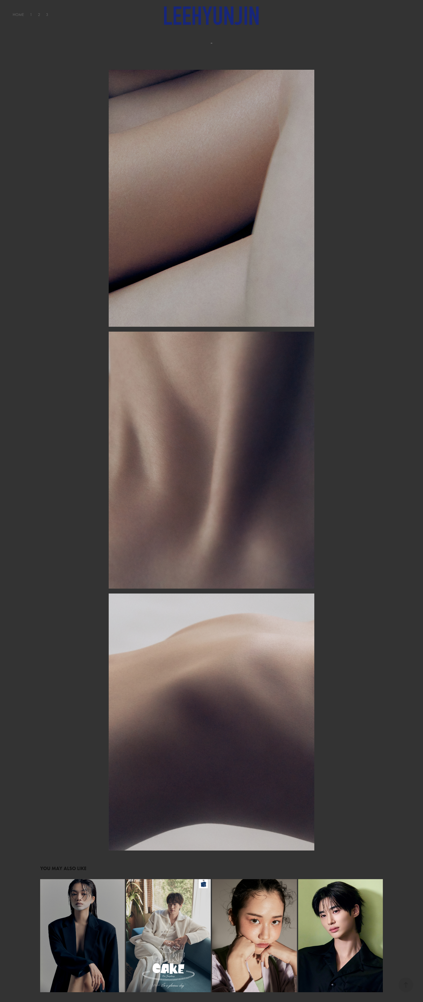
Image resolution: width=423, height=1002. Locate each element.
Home (18, 14)
